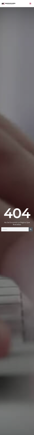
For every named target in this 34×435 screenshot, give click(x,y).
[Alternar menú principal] (30, 3)
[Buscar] (31, 229)
